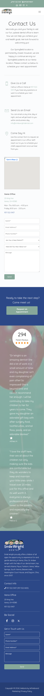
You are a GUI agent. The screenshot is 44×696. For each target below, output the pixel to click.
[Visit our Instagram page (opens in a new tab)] (24, 5)
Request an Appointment (22, 310)
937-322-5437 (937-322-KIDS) (17, 588)
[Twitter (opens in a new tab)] (18, 620)
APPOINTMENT (28, 2)
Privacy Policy (26, 691)
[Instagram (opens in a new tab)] (12, 620)
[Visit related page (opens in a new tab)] (20, 5)
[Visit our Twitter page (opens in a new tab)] (27, 5)
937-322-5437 (16, 2)
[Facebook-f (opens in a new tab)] (7, 620)
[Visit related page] (17, 5)
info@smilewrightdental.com (22, 123)
